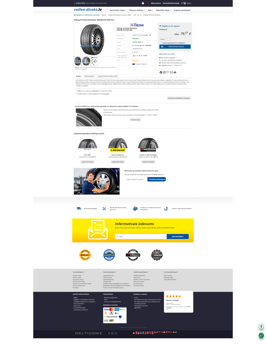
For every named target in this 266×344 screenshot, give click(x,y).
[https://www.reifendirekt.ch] (138, 332)
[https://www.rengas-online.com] (164, 332)
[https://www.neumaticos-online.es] (155, 332)
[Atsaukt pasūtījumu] (148, 3)
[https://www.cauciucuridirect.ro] (136, 333)
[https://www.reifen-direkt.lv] (150, 333)
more (167, 309)
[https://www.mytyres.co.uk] (152, 332)
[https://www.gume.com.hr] (143, 333)
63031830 (80, 3)
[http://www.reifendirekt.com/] (155, 333)
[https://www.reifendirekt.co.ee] (145, 333)
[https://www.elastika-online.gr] (138, 333)
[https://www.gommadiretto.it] (143, 332)
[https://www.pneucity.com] (171, 332)
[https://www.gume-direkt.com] (159, 332)
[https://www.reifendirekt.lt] (148, 333)
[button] (261, 326)
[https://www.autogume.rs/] (152, 333)
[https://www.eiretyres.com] (173, 332)
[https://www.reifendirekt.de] (134, 332)
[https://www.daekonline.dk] (148, 332)
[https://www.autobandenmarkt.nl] (150, 332)
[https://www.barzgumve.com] (141, 333)
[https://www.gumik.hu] (176, 332)
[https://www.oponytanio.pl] (134, 333)
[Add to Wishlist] (167, 72)
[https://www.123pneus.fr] (136, 332)
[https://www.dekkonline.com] (145, 332)
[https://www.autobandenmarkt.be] (162, 332)
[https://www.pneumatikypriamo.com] (169, 332)
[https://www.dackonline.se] (141, 332)
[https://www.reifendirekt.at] (157, 332)
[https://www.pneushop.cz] (166, 332)
